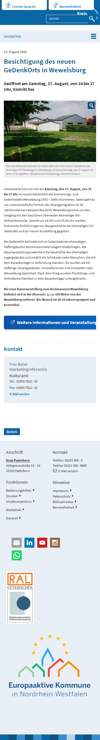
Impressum (61, 491)
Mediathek (13, 510)
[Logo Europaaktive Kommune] (50, 665)
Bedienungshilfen (18, 490)
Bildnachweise (63, 502)
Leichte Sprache (24, 6)
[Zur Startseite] (85, 12)
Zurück (12, 432)
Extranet (12, 518)
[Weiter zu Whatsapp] (50, 555)
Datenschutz (61, 496)
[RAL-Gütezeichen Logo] (50, 597)
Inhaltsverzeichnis (19, 501)
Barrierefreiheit (70, 6)
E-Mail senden (19, 394)
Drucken (12, 496)
